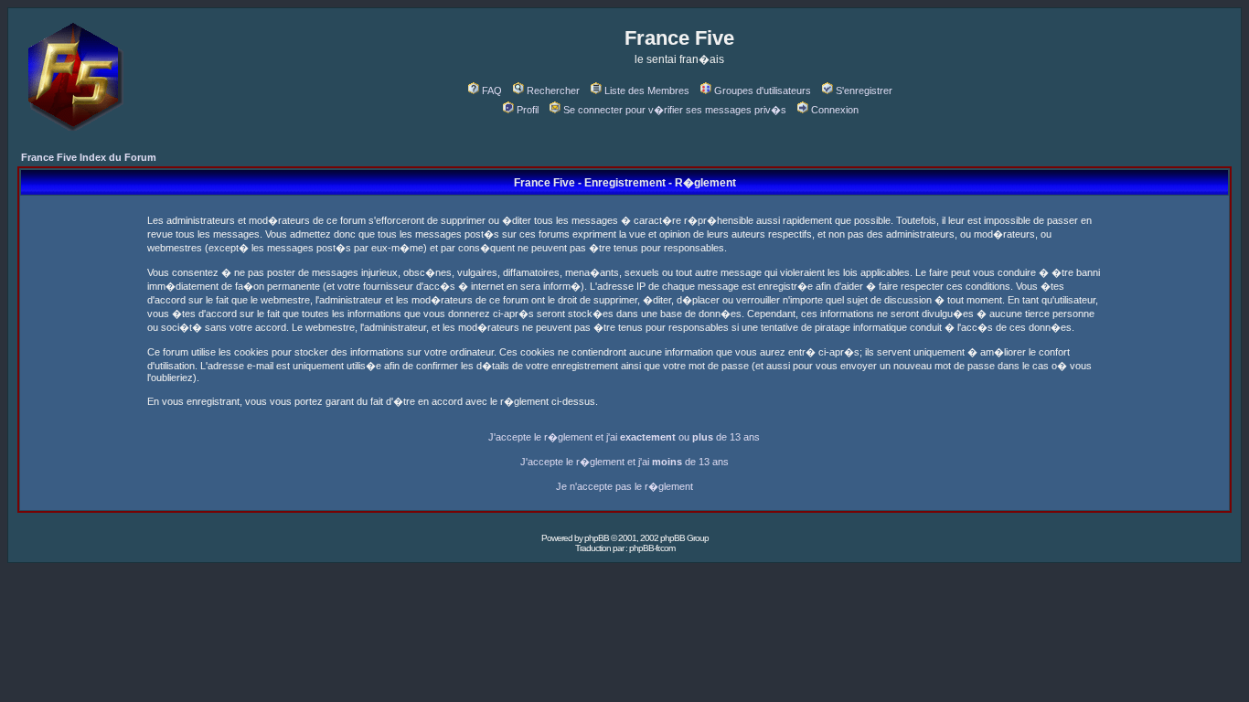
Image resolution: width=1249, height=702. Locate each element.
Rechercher (553, 90)
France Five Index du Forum (88, 157)
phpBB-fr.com (652, 548)
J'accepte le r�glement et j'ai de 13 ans (624, 461)
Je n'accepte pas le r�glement (624, 486)
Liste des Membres (646, 90)
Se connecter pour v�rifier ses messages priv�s (674, 109)
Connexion (835, 109)
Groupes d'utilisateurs (762, 90)
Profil (528, 109)
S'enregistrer (864, 90)
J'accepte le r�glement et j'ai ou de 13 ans (624, 436)
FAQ (492, 90)
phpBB (596, 538)
